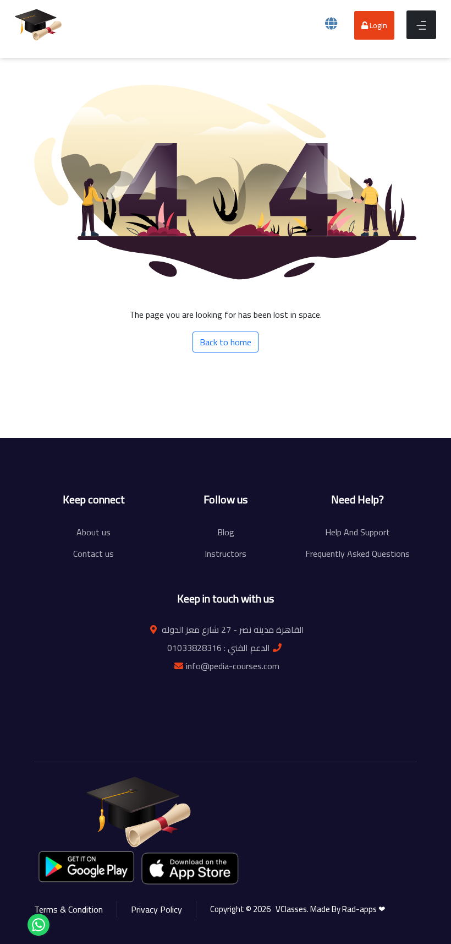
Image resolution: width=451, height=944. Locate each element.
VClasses (289, 909)
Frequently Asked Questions (357, 553)
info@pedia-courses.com (232, 666)
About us (93, 532)
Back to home (225, 342)
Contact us (93, 553)
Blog (225, 532)
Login (377, 25)
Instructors (225, 553)
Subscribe (350, 456)
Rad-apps (360, 909)
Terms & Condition (68, 909)
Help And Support (357, 532)
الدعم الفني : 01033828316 (218, 647)
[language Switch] (331, 23)
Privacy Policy (156, 909)
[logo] (38, 23)
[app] (191, 868)
